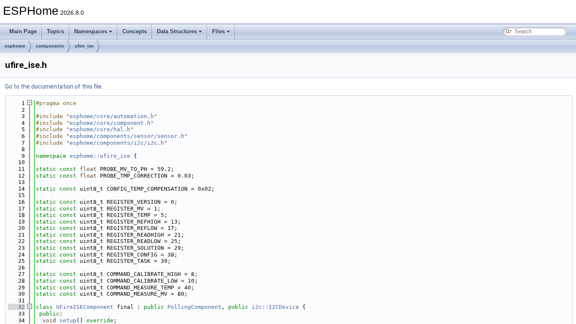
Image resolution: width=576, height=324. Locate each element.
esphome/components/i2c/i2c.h (117, 143)
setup (67, 320)
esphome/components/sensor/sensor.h (127, 136)
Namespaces (90, 31)
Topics (55, 31)
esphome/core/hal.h (100, 129)
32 (16, 307)
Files (218, 31)
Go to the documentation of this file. (54, 86)
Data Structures (177, 31)
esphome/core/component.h (110, 123)
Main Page (23, 31)
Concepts (134, 31)
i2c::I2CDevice (275, 307)
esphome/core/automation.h (112, 116)
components (50, 46)
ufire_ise (84, 46)
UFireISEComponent (84, 307)
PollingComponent (194, 307)
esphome (15, 46)
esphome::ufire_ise (100, 156)
